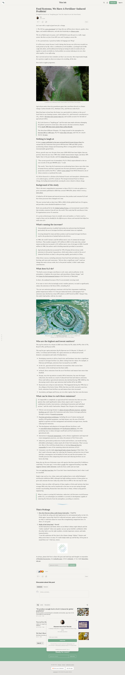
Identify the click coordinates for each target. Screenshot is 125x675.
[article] (62, 613)
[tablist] (42, 586)
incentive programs (57, 414)
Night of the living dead (46, 524)
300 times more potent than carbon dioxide (59, 127)
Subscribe (113, 2)
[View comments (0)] (42, 21)
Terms (63, 664)
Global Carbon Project (62, 208)
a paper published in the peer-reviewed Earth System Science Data (61, 142)
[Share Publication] (107, 2)
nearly (44, 127)
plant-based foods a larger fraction (65, 450)
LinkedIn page (57, 559)
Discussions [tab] (47, 605)
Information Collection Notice (62, 645)
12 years (45, 135)
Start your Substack (59, 668)
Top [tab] (38, 605)
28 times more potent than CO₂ (54, 117)
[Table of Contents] (2, 337)
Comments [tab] (39, 587)
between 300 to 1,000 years (46, 133)
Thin (41, 17)
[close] (76, 620)
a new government (50, 29)
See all (39, 643)
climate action (75, 31)
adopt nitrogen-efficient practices (70, 410)
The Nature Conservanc (61, 335)
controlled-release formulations (50, 429)
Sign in (120, 2)
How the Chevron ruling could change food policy (54, 513)
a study (63, 465)
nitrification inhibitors (69, 429)
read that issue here (47, 470)
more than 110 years (66, 133)
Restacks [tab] (46, 587)
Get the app (70, 668)
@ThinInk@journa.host (43, 559)
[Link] (34, 139)
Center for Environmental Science (48, 276)
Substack (55, 672)
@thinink (70, 559)
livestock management (54, 436)
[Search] (104, 2)
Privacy (59, 664)
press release (66, 171)
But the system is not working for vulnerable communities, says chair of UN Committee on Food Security (55, 613)
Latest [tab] (41, 605)
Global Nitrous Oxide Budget (69, 157)
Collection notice (70, 664)
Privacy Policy (73, 645)
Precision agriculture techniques (49, 417)
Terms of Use (69, 643)
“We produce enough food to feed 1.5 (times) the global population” (54, 610)
